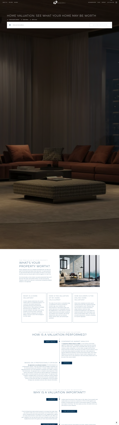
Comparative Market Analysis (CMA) (71, 343)
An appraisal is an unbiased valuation (37, 365)
